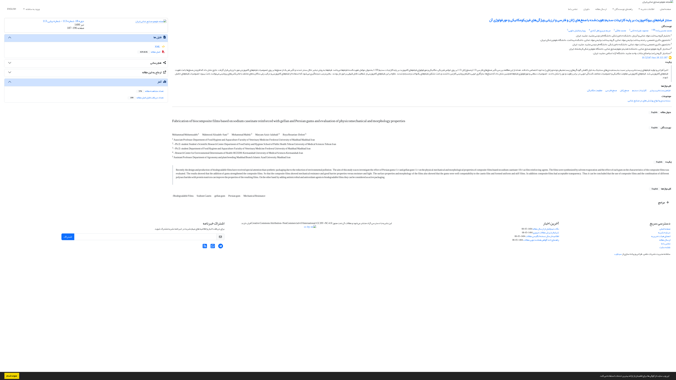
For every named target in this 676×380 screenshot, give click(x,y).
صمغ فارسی (611, 90)
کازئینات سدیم (639, 90)
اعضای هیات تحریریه (660, 236)
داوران (586, 9)
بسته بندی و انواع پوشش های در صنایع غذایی (649, 100)
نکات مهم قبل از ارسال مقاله (546, 228)
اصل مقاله (150, 51)
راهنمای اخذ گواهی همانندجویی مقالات (541, 240)
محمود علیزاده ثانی (639, 30)
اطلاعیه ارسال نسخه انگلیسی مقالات (542, 236)
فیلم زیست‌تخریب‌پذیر (660, 90)
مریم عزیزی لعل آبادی (600, 30)
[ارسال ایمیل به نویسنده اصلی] (654, 30)
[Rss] (205, 247)
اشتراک (68, 236)
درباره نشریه (664, 232)
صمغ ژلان (624, 90)
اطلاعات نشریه (647, 9)
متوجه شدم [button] (12, 376)
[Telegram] (220, 247)
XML (158, 46)
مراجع (661, 202)
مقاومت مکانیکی (594, 90)
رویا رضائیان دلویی (577, 30)
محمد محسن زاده (664, 30)
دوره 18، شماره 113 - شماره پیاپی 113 (63, 21)
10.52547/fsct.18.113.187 (655, 57)
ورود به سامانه (32, 9)
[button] (598, 376)
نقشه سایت (664, 247)
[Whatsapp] (213, 247)
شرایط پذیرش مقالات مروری (546, 232)
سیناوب (618, 254)
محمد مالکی (620, 30)
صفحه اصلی (665, 9)
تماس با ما (572, 9)
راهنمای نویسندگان (623, 9)
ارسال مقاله (600, 9)
